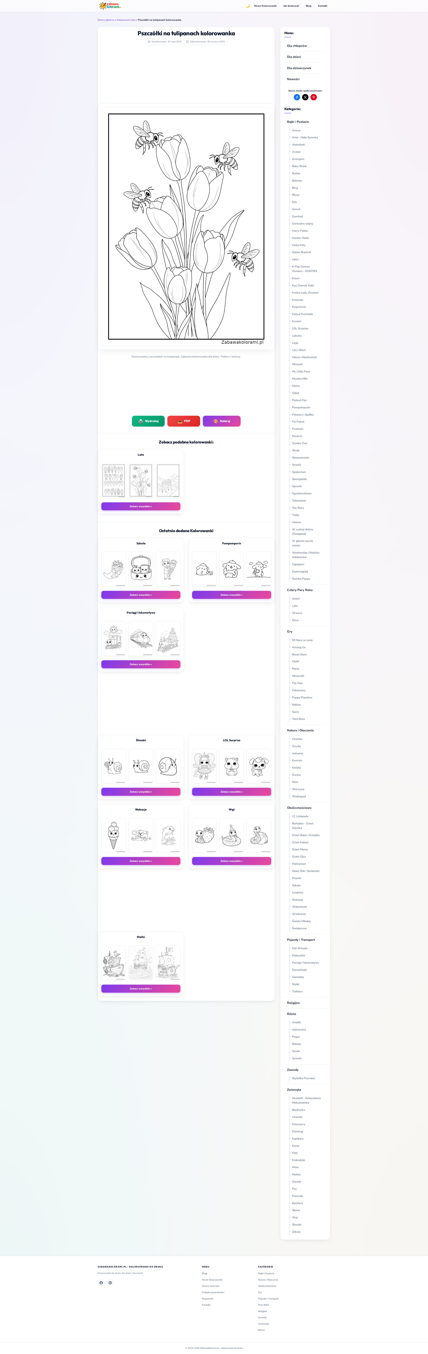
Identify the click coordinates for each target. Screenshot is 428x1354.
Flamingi (297, 1131)
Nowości (293, 79)
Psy (294, 1189)
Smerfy (296, 465)
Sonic (295, 712)
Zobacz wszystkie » (141, 506)
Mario (295, 669)
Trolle (295, 515)
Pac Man (297, 683)
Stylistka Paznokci (303, 1078)
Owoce (296, 775)
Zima (295, 620)
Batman (297, 181)
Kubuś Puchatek (302, 314)
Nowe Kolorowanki (265, 6)
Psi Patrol (298, 422)
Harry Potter (300, 231)
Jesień (296, 599)
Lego (295, 343)
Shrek (295, 450)
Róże (295, 782)
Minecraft (298, 676)
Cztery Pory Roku (300, 590)
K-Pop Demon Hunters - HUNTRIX (304, 269)
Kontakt (322, 6)
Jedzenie (297, 753)
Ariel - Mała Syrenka (305, 137)
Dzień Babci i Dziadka (305, 835)
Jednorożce (299, 1029)
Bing (295, 188)
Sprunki (297, 486)
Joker (295, 259)
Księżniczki (299, 307)
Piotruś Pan (299, 400)
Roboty (296, 1044)
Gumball (297, 216)
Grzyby (296, 746)
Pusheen (297, 429)
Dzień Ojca (299, 857)
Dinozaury (298, 1124)
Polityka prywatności (213, 1292)
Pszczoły (297, 1196)
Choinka (297, 739)
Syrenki (297, 1058)
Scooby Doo (299, 443)
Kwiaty (296, 768)
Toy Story (298, 508)
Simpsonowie (300, 458)
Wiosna (297, 613)
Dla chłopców (297, 46)
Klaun (296, 278)
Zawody (293, 1070)
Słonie (296, 1210)
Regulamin (207, 1298)
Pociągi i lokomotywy (305, 963)
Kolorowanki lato (126, 20)
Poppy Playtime (302, 697)
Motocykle (298, 955)
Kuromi (296, 321)
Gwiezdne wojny (302, 223)
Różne (261, 1330)
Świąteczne (299, 928)
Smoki (296, 1051)
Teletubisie (299, 501)
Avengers (298, 159)
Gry (289, 631)
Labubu (297, 336)
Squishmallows (302, 493)
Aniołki (296, 1022)
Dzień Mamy (300, 849)
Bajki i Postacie (298, 122)
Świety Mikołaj (301, 921)
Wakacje (297, 900)
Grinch (296, 209)
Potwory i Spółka (303, 415)
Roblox (297, 705)
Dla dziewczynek (299, 68)
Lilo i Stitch (299, 350)
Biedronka (298, 1110)
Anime (296, 130)
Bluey (295, 195)
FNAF (295, 661)
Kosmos (297, 760)
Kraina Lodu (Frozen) (305, 293)
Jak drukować (291, 6)
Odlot (295, 393)
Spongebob (299, 479)
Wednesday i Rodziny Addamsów (306, 555)
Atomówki (298, 145)
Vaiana (296, 522)
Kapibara (297, 1139)
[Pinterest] (110, 1282)
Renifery (297, 1203)
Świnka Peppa (301, 579)
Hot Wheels (300, 948)
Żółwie (296, 1232)
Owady (296, 1182)
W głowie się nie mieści (302, 543)
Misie (295, 1167)
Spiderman (299, 472)
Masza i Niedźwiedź (304, 357)
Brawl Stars (299, 654)
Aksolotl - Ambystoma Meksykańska (306, 1100)
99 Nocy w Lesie (302, 640)
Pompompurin (301, 407)
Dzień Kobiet (300, 842)
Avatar (296, 152)
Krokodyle (298, 1160)
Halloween (299, 864)
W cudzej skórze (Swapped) (302, 531)
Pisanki (296, 878)
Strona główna (106, 20)
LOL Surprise (300, 328)
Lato (295, 606)
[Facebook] (101, 1282)
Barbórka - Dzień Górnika (302, 826)
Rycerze (297, 436)
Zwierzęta (294, 1090)
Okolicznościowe (299, 808)
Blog (308, 6)
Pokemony (299, 690)
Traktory (297, 991)
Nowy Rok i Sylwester (306, 871)
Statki (295, 984)
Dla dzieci (294, 57)
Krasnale (297, 300)
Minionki (297, 364)
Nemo (296, 386)
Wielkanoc (299, 914)
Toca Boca (298, 719)
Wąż (295, 1217)
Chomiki (297, 1117)
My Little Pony (301, 371)
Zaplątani (298, 564)
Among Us (298, 647)
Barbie (296, 173)
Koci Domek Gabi (303, 285)
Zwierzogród (300, 571)
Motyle (296, 1174)
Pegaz (296, 1037)
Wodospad (299, 796)
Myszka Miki (299, 379)
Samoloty (298, 977)
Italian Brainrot (301, 252)
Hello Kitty (299, 245)
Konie (295, 1146)
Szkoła (296, 885)
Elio (294, 202)
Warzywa (298, 789)
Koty (295, 1153)
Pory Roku (263, 1304)
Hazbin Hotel (300, 238)
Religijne (293, 1003)
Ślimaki (296, 1225)
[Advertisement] (186, 76)
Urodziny (297, 892)
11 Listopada (300, 816)
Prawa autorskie (211, 1286)
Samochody (299, 970)
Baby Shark (299, 166)
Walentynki (299, 907)
